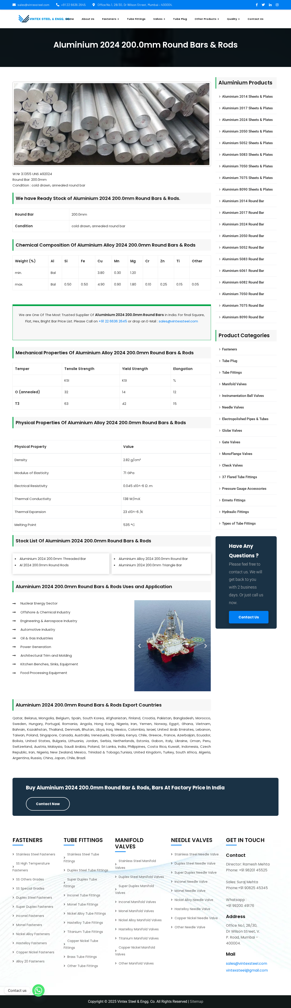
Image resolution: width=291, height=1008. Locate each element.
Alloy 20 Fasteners (30, 961)
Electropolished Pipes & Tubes (245, 419)
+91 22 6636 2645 (73, 5)
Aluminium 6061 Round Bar (243, 271)
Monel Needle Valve (190, 890)
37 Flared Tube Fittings (239, 477)
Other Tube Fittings (82, 966)
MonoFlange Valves (237, 454)
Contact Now (48, 803)
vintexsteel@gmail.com (247, 970)
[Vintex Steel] (44, 19)
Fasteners (229, 349)
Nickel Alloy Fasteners (33, 934)
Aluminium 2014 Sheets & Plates (247, 96)
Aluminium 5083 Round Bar (243, 259)
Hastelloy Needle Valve (192, 909)
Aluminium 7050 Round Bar (243, 294)
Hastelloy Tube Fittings (85, 922)
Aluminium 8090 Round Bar (243, 317)
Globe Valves (232, 431)
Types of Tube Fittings (239, 523)
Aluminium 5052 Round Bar (243, 247)
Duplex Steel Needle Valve (195, 863)
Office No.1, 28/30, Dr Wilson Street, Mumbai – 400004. (135, 5)
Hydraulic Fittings (235, 512)
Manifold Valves (234, 384)
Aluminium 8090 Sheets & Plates (247, 189)
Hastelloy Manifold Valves (139, 929)
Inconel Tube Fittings (83, 895)
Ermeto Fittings (234, 500)
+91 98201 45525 (253, 870)
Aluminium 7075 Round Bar (243, 306)
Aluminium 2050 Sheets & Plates (247, 131)
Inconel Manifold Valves (137, 902)
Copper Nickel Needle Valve (196, 918)
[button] (139, 646)
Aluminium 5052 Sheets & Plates (247, 143)
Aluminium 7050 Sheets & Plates (247, 166)
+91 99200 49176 (240, 905)
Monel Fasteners (29, 925)
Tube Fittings (232, 372)
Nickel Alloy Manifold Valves (140, 920)
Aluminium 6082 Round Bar (243, 282)
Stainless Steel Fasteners (35, 854)
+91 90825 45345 (253, 888)
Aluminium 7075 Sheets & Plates (247, 178)
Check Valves (232, 465)
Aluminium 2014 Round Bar (243, 201)
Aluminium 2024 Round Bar (243, 224)
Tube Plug (229, 361)
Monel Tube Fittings (82, 904)
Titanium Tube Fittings (85, 931)
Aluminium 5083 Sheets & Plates (247, 155)
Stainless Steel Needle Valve (197, 854)
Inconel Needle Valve (191, 881)
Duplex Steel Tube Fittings (87, 870)
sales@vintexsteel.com (33, 5)
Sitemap (196, 1001)
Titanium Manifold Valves (139, 938)
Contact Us (248, 617)
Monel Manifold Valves (136, 911)
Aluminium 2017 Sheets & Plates (247, 108)
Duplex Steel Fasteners (34, 897)
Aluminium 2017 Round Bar (243, 213)
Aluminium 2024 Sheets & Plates (247, 120)
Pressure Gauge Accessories (244, 489)
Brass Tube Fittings (82, 956)
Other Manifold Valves (136, 963)
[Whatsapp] (38, 990)
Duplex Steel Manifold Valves (141, 877)
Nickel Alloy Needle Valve (194, 900)
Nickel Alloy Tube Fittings (86, 913)
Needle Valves (233, 407)
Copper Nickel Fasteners (35, 952)
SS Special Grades (30, 888)
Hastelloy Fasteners (31, 943)
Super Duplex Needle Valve (196, 872)
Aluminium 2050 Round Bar (243, 236)
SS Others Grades (30, 879)
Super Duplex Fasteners (34, 906)
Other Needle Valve (190, 927)
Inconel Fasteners (30, 916)
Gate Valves (231, 442)
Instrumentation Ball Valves (243, 396)
